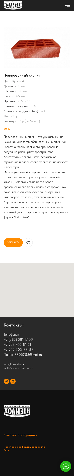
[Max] (13, 381)
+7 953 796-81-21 (17, 344)
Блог (7, 450)
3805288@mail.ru (28, 354)
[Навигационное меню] (67, 5)
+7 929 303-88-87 (18, 349)
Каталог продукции (19, 435)
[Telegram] (6, 381)
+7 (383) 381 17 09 (18, 339)
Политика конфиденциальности (24, 446)
